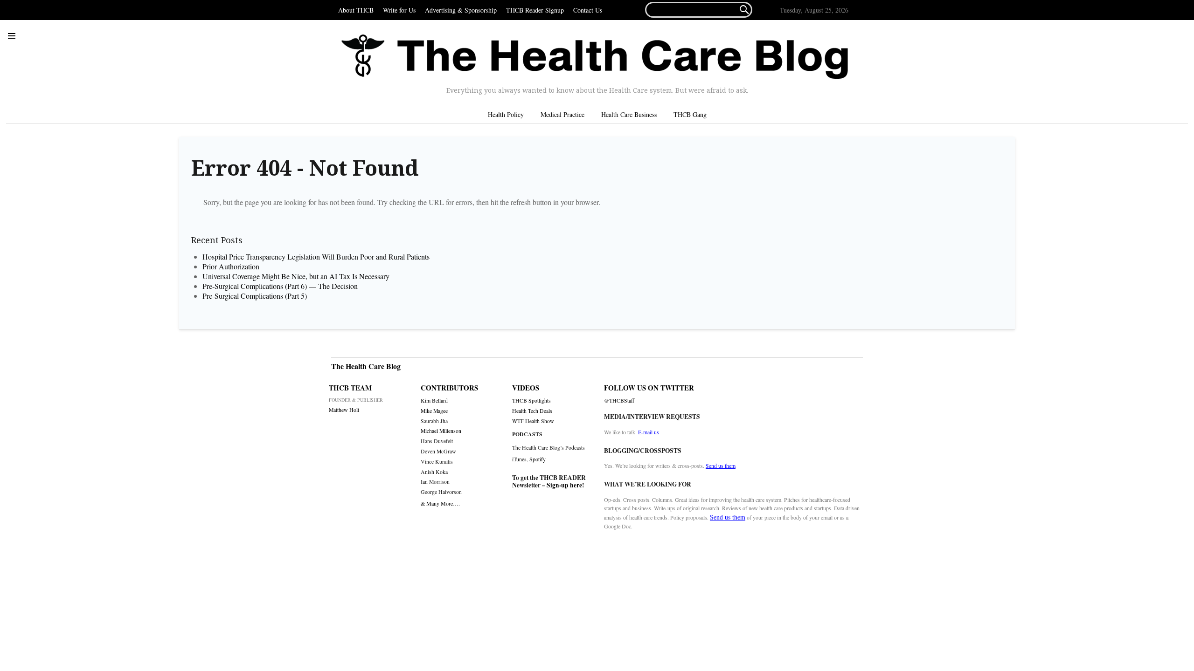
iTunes (519, 459)
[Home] (594, 57)
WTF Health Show (533, 421)
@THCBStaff (619, 400)
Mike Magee (434, 410)
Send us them (721, 465)
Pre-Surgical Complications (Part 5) (254, 296)
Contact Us (587, 10)
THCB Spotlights (531, 400)
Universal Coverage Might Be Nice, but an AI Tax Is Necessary (295, 276)
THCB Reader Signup (535, 10)
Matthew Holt (344, 409)
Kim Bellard (434, 400)
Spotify (537, 459)
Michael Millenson (441, 430)
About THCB (356, 10)
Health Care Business (629, 114)
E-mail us (648, 432)
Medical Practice (562, 114)
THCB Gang (690, 114)
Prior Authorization (230, 266)
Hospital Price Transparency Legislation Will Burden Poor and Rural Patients (319, 256)
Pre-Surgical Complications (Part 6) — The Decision (280, 286)
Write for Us (399, 10)
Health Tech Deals (532, 410)
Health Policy (506, 114)
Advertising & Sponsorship (461, 10)
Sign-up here (564, 485)
